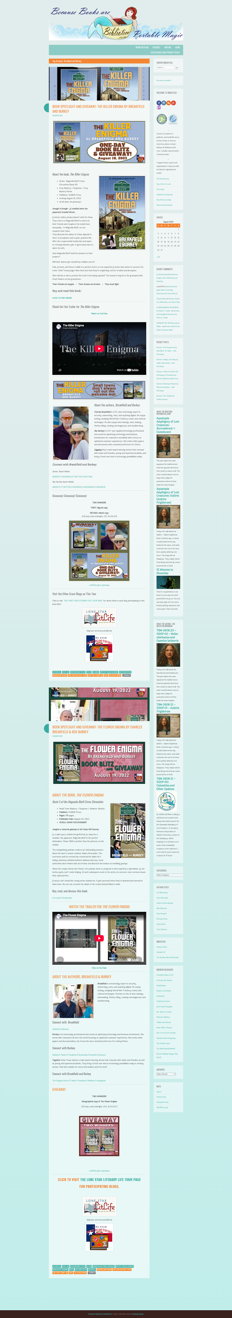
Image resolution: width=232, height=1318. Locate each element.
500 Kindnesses (163, 179)
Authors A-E (57, 672)
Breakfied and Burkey (60, 675)
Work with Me (142, 47)
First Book (160, 189)
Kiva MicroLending (164, 200)
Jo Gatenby (161, 274)
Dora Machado (162, 898)
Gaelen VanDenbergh (165, 903)
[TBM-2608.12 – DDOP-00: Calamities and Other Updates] (167, 811)
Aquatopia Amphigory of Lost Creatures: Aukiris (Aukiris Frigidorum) (168, 495)
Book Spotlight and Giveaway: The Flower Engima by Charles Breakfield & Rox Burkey (97, 729)
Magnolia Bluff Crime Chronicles (103, 1266)
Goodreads (67, 898)
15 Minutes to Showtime (165, 571)
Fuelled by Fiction (163, 1001)
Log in (159, 1092)
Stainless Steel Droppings (166, 1038)
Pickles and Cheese (164, 1022)
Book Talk (65, 672)
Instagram (101, 1080)
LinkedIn (56, 1029)
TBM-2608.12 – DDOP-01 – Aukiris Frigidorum (168, 708)
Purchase (56, 898)
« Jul (158, 257)
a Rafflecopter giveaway (99, 585)
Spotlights (92, 1269)
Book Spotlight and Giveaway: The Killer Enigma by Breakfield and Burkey (98, 109)
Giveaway (96, 672)
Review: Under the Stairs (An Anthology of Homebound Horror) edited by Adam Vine (167, 375)
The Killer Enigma (115, 675)
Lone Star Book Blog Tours (77, 675)
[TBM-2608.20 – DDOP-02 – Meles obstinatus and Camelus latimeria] (168, 666)
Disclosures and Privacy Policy (165, 52)
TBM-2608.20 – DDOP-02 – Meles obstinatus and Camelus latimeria (168, 635)
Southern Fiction (125, 672)
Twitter (64, 1055)
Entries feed (161, 1097)
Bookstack (160, 996)
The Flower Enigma (80, 1273)
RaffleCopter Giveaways (60, 1269)
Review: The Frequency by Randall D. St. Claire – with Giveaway (167, 350)
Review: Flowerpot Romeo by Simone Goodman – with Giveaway (167, 387)
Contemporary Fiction (78, 672)
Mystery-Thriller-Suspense (109, 672)
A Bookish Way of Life (165, 975)
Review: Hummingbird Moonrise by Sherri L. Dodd (168, 314)
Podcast (156, 47)
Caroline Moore (138, 1314)
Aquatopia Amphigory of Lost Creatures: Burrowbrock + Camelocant (168, 425)
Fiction (89, 672)
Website (55, 1055)
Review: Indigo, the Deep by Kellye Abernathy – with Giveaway (167, 363)
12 (168, 238)
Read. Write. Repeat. (164, 1028)
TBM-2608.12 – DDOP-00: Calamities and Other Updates (166, 784)
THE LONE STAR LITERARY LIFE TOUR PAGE (83, 600)
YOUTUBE (88, 477)
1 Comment (91, 1273)
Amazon (65, 1029)
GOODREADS (89, 487)
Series (72, 1269)
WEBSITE (56, 477)
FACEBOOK (67, 477)
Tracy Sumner (162, 929)
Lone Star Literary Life (95, 675)
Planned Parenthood (164, 205)
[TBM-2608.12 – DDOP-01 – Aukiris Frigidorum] (168, 737)
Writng (167, 47)
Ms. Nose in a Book (164, 1012)
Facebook (73, 1055)
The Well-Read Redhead (166, 1049)
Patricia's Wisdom (163, 1017)
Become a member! (164, 80)
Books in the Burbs (164, 991)
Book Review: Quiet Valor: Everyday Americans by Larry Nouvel (167, 290)
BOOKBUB (100, 487)
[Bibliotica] (116, 43)
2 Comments (126, 675)
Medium (91, 1080)
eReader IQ (161, 952)
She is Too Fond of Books (166, 1033)
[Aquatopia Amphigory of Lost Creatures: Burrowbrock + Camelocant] (168, 457)
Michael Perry (162, 919)
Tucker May (161, 299)
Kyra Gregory (162, 914)
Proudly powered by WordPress (100, 1314)
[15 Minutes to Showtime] (168, 588)
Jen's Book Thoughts (164, 1007)
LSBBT (106, 675)
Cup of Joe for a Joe (164, 184)
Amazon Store (162, 947)
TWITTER (77, 477)
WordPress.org (162, 1107)
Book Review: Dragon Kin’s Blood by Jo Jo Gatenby (167, 277)
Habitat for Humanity (165, 195)
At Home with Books (164, 980)
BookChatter (161, 986)
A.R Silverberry (162, 893)
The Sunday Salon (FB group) (168, 957)
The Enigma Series (60, 1080)
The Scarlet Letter (163, 1043)
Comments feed (162, 1102)
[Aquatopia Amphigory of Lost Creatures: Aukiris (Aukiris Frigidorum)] (168, 528)
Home (177, 47)
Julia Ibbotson (162, 908)
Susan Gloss (161, 924)
